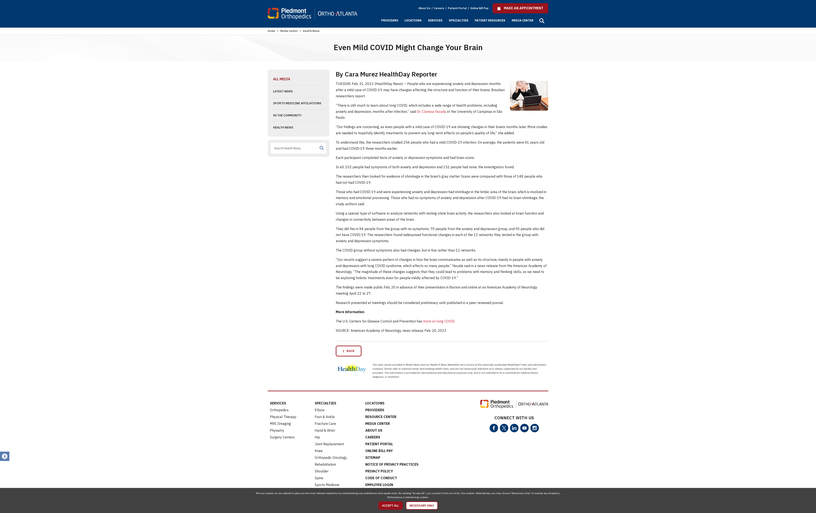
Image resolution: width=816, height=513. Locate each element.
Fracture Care (325, 423)
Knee (319, 451)
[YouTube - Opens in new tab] (524, 428)
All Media (281, 79)
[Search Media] (321, 148)
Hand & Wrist (325, 430)
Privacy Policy (379, 471)
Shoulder (322, 471)
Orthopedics (279, 410)
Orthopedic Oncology (331, 457)
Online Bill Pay (479, 8)
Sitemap (372, 457)
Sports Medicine (327, 485)
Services (435, 20)
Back (349, 351)
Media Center (522, 20)
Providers (389, 20)
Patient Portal (457, 8)
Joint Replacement (329, 444)
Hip (317, 437)
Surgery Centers (282, 437)
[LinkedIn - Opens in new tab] (514, 428)
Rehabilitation (325, 464)
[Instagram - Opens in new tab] (534, 428)
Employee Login (379, 485)
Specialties (458, 20)
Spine (319, 478)
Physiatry (277, 430)
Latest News (283, 91)
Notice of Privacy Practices (391, 464)
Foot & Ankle (325, 417)
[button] (542, 21)
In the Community (287, 115)
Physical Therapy (283, 417)
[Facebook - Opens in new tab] (494, 428)
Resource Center (380, 417)
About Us (424, 8)
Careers (439, 8)
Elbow (319, 410)
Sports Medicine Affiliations (297, 103)
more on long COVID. (439, 321)
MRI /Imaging (280, 423)
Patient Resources (490, 20)
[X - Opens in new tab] (504, 428)
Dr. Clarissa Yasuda (431, 111)
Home (271, 31)
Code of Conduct (381, 478)
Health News (283, 127)
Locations (413, 20)
